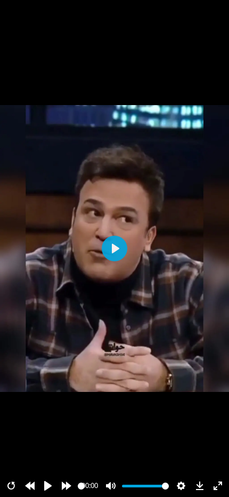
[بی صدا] (110, 485)
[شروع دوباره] (11, 485)
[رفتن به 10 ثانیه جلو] (66, 485)
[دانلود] (199, 485)
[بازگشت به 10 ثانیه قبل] (29, 485)
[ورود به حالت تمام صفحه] (217, 485)
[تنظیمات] (181, 485)
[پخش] (47, 485)
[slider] (81, 486)
